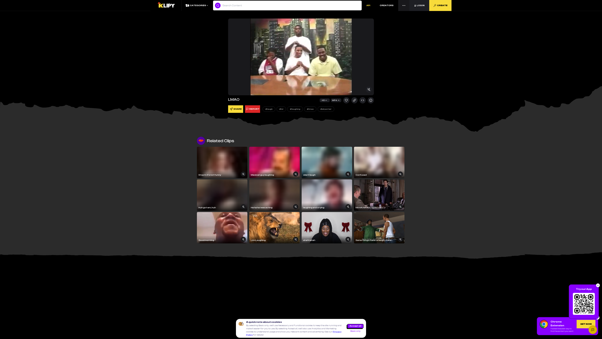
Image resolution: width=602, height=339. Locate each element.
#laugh (269, 109)
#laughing (295, 109)
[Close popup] (598, 285)
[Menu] (403, 5)
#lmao (310, 109)
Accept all (355, 326)
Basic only (355, 331)
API (368, 5)
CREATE (442, 5)
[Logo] (166, 5)
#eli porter (326, 109)
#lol (281, 109)
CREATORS (386, 5)
